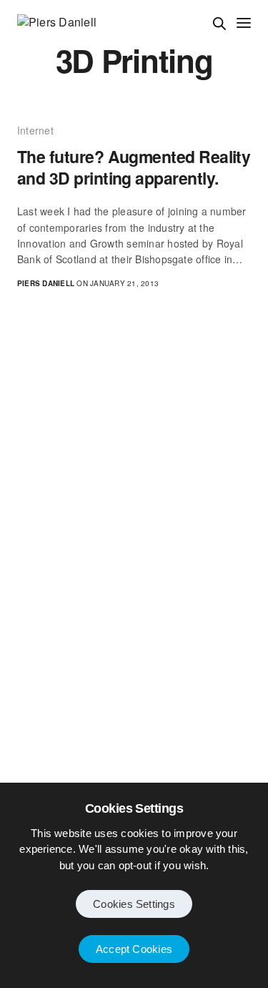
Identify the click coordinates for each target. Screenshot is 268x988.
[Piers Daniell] (56, 22)
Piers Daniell (45, 283)
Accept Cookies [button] (134, 949)
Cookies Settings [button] (134, 904)
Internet (35, 130)
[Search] (219, 23)
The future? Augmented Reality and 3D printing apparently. (133, 167)
